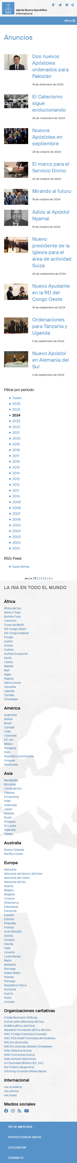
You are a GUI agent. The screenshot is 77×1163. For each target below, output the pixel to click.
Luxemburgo (12, 956)
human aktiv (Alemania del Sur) (24, 1021)
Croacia (9, 898)
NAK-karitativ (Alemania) (20, 1059)
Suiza (7, 998)
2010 (16, 496)
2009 (16, 502)
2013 (16, 479)
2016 (16, 461)
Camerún (10, 621)
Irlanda (8, 944)
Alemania (10, 869)
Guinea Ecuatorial (16, 654)
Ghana (8, 645)
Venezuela (11, 764)
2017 (15, 456)
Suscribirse (20, 566)
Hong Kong (11, 797)
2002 (16, 542)
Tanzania (10, 687)
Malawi (8, 666)
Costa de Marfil (14, 625)
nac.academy (13, 1087)
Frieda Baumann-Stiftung (20, 1017)
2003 (16, 537)
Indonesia (10, 805)
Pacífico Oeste (13, 854)
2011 (15, 490)
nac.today (10, 1095)
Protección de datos (24, 1137)
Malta (7, 960)
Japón (8, 809)
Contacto (16, 1158)
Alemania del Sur (15, 882)
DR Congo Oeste (15, 629)
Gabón (8, 641)
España (9, 915)
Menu (68, 21)
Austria (8, 886)
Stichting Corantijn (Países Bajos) (25, 1071)
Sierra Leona (12, 683)
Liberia (8, 662)
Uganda (9, 691)
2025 (16, 409)
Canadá (9, 727)
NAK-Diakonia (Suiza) (17, 1050)
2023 (16, 421)
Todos (16, 398)
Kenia (7, 658)
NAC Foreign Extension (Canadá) (25, 1034)
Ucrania (9, 1002)
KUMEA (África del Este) (19, 1026)
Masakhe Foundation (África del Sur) (27, 1030)
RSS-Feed (12, 558)
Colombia (10, 735)
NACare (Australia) (16, 1042)
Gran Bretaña (13, 931)
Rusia (7, 817)
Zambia (9, 695)
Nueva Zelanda (14, 850)
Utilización (17, 1147)
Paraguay (10, 748)
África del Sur (12, 608)
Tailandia (10, 830)
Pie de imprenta (20, 1127)
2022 (16, 427)
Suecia (8, 993)
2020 (16, 438)
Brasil (7, 723)
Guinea (9, 649)
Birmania (10, 784)
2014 (16, 473)
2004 (16, 531)
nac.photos (11, 1091)
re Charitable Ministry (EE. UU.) (23, 1063)
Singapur (10, 821)
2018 (16, 450)
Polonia (9, 977)
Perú (7, 752)
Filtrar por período (19, 389)
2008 (16, 508)
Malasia (9, 813)
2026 (16, 404)
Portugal (9, 981)
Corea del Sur (13, 788)
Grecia (8, 936)
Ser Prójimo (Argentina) (19, 1067)
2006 (16, 519)
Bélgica (9, 890)
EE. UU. (9, 740)
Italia (7, 948)
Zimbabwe (11, 699)
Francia (9, 927)
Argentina (10, 715)
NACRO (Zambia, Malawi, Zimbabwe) (28, 1046)
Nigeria (9, 678)
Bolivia (8, 719)
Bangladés (11, 780)
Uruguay (9, 760)
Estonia (9, 919)
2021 (16, 433)
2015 (16, 467)
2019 (16, 444)
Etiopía (8, 637)
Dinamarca (11, 902)
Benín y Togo (12, 612)
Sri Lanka (10, 826)
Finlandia (10, 923)
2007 (16, 514)
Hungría (9, 940)
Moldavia (10, 964)
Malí (6, 670)
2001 (16, 548)
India (7, 801)
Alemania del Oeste (17, 878)
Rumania (10, 989)
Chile (7, 731)
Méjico (8, 744)
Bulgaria (9, 894)
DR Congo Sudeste (16, 633)
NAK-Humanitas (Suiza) (19, 1055)
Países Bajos (12, 973)
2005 (16, 525)
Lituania (9, 952)
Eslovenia (10, 911)
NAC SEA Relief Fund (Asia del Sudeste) (29, 1038)
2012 (16, 485)
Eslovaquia (11, 907)
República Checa (15, 985)
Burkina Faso (12, 616)
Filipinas (9, 792)
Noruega (10, 969)
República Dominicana (19, 756)
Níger (7, 674)
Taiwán (8, 834)
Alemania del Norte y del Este (23, 874)
